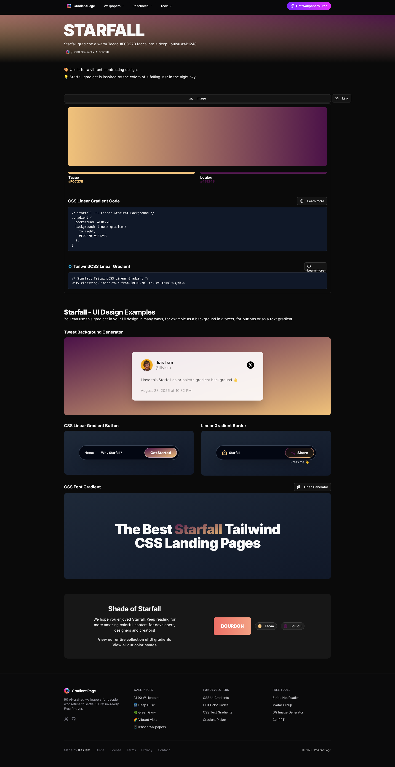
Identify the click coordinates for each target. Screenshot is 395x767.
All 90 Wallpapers (146, 698)
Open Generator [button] (316, 487)
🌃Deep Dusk (144, 705)
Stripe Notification (285, 698)
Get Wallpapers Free (311, 6)
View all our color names (134, 645)
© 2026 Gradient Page (316, 750)
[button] (266, 626)
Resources (141, 6)
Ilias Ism (84, 750)
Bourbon (232, 626)
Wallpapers (112, 6)
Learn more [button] (315, 201)
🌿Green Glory (144, 712)
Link (345, 98)
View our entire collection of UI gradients (134, 639)
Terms (131, 750)
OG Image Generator (287, 712)
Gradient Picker (214, 719)
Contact (164, 750)
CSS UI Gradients (216, 698)
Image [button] (201, 98)
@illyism (163, 368)
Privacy (146, 750)
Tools (164, 6)
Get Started (160, 452)
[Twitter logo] (250, 365)
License (115, 750)
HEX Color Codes (215, 705)
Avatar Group (282, 705)
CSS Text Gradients (217, 712)
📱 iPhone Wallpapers (149, 727)
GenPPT (278, 719)
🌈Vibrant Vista (145, 719)
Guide (100, 750)
